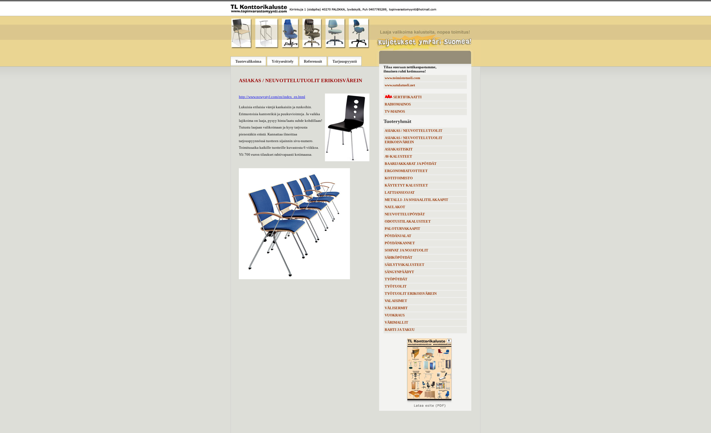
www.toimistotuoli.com (402, 78)
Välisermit (396, 308)
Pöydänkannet (400, 243)
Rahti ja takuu (400, 330)
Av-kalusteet (398, 156)
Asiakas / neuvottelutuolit (413, 131)
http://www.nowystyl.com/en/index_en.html (272, 97)
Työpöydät (396, 279)
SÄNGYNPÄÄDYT (399, 272)
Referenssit (313, 61)
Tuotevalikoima (248, 61)
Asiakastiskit (399, 149)
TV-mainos (395, 112)
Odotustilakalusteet (408, 221)
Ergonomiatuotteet (406, 171)
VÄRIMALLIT (396, 322)
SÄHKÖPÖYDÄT (398, 258)
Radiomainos (398, 104)
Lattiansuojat (400, 193)
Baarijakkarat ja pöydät (411, 164)
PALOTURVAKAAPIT (402, 229)
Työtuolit (396, 286)
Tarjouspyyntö (344, 61)
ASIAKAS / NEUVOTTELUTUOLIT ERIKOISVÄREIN (413, 140)
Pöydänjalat (398, 236)
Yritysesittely (283, 61)
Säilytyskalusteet (404, 265)
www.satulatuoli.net (400, 85)
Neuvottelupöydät (405, 214)
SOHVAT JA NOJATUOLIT (406, 250)
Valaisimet (396, 301)
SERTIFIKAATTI (407, 97)
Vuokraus (395, 315)
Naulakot (395, 207)
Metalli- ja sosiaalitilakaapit (416, 200)
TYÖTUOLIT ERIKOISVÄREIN (411, 294)
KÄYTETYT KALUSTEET (406, 185)
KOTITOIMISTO (399, 178)
